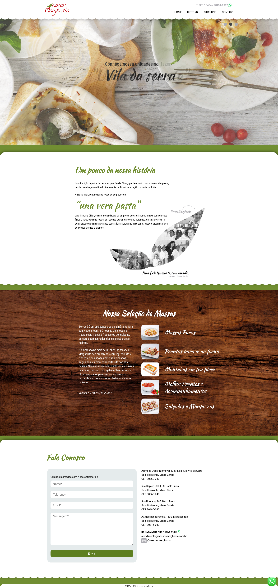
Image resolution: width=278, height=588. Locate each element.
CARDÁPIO (210, 12)
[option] (139, 72)
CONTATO (227, 12)
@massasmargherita (159, 540)
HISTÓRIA (193, 12)
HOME (178, 12)
